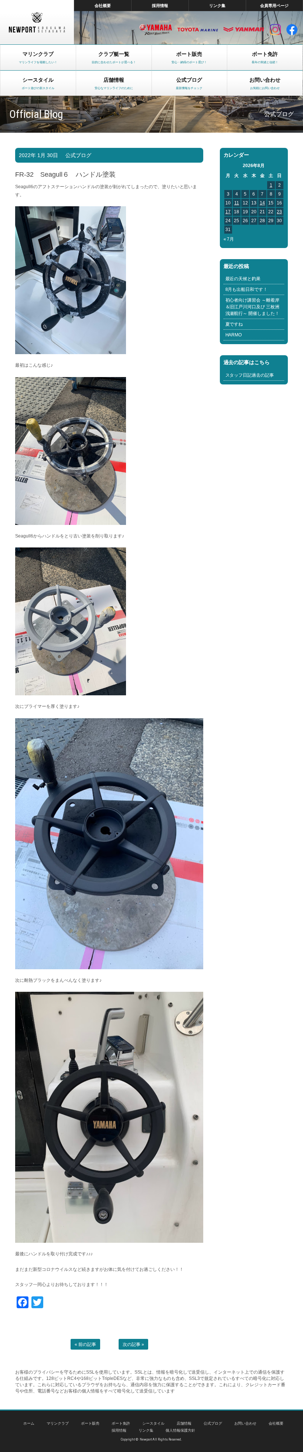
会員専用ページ (274, 5)
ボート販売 (90, 1423)
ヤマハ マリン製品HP (155, 29)
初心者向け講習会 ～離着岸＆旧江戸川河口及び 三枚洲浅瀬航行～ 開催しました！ (252, 307)
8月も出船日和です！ (246, 289)
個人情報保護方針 (180, 1430)
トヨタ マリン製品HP (197, 29)
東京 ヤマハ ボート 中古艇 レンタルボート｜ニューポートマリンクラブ (37, 22)
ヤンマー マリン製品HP (244, 29)
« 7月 (229, 239)
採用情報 (160, 5)
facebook (291, 29)
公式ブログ (78, 155)
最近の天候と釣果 (243, 278)
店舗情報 (184, 1423)
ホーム (28, 1423)
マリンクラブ (58, 1423)
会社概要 (103, 5)
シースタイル (153, 1423)
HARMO (233, 334)
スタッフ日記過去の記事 (249, 375)
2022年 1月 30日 (38, 155)
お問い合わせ (245, 1423)
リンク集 (217, 5)
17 (228, 211)
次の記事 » (133, 1344)
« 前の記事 (85, 1344)
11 (236, 203)
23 (279, 211)
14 (262, 203)
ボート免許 (121, 1423)
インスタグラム (275, 29)
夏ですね (234, 324)
